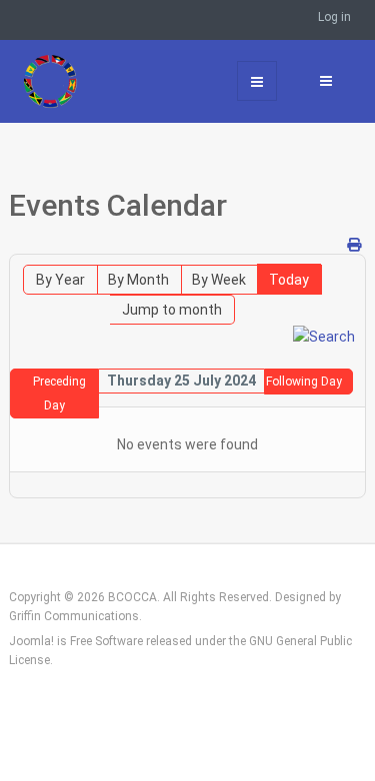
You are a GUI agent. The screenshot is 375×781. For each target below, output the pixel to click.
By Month (138, 280)
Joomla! (31, 641)
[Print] (354, 245)
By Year (60, 280)
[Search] (324, 336)
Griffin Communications (74, 616)
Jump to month (172, 310)
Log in (334, 17)
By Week (219, 280)
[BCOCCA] (62, 81)
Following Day (304, 382)
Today (289, 280)
